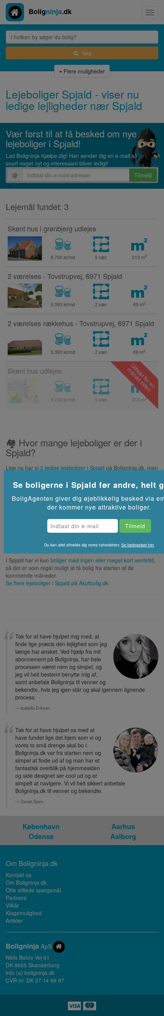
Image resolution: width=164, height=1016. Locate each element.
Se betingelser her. (137, 545)
